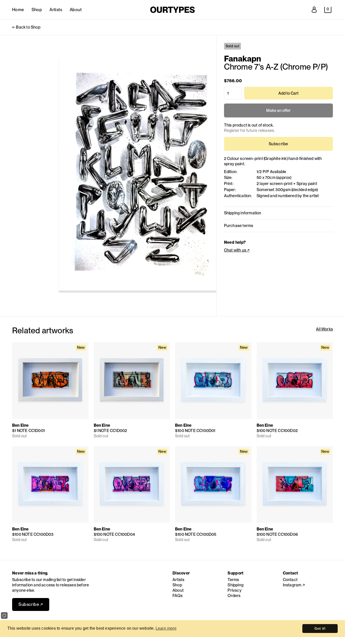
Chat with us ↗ (237, 250)
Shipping (235, 585)
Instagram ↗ (294, 585)
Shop (37, 9)
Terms (233, 579)
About (76, 9)
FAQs (178, 595)
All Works (324, 329)
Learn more (166, 628)
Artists (56, 9)
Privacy (234, 590)
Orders (234, 595)
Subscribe (278, 143)
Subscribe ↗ (30, 604)
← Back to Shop (26, 27)
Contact (290, 579)
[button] (327, 10)
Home (18, 9)
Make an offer (278, 112)
